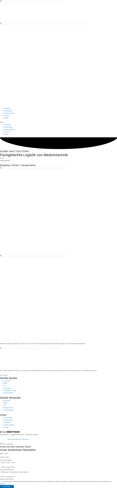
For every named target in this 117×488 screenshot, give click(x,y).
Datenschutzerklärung (14, 439)
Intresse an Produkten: (7, 469)
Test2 (8, 462)
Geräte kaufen (8, 111)
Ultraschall (7, 108)
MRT (2, 476)
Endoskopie (5, 472)
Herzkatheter (14, 472)
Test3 (13, 462)
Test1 (3, 462)
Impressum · (3, 439)
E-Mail (2, 457)
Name (2, 453)
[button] (58, 122)
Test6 (13, 467)
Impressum (25, 439)
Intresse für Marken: (6, 460)
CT (14, 476)
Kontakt (6, 118)
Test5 (8, 467)
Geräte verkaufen (9, 113)
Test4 (3, 467)
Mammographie (24, 472)
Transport (7, 115)
